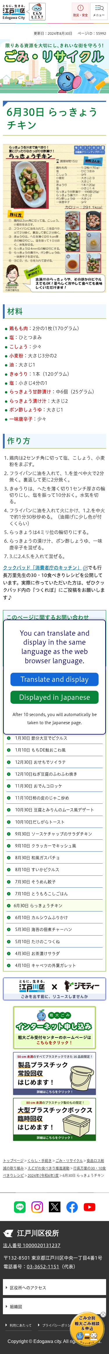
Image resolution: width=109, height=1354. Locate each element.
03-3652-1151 (43, 1266)
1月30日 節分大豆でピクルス (41, 738)
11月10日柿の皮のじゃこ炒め (42, 798)
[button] (99, 11)
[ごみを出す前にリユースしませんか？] (54, 988)
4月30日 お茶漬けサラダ (37, 954)
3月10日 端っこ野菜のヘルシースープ (49, 702)
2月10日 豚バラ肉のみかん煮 (41, 726)
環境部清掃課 (49, 633)
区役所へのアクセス (28, 1288)
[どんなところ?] (36, 12)
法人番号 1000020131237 (31, 1245)
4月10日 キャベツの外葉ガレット (45, 965)
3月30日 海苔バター (33, 690)
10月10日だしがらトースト (40, 822)
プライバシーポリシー (58, 1325)
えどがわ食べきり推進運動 (48, 1168)
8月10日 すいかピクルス (37, 870)
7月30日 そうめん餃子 (35, 882)
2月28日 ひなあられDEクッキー (44, 714)
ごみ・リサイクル (69, 1160)
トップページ (13, 1160)
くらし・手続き (39, 1160)
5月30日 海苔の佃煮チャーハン (43, 929)
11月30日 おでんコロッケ (38, 786)
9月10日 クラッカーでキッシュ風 (45, 846)
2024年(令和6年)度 (42, 676)
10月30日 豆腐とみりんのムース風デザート (54, 810)
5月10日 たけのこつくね (37, 942)
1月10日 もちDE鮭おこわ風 (40, 750)
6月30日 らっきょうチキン (38, 906)
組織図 (16, 1307)
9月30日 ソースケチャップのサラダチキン (53, 834)
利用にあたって (21, 1325)
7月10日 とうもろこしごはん (41, 894)
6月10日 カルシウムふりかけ (41, 918)
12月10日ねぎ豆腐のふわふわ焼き (46, 774)
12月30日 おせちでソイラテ (40, 762)
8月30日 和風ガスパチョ (37, 858)
